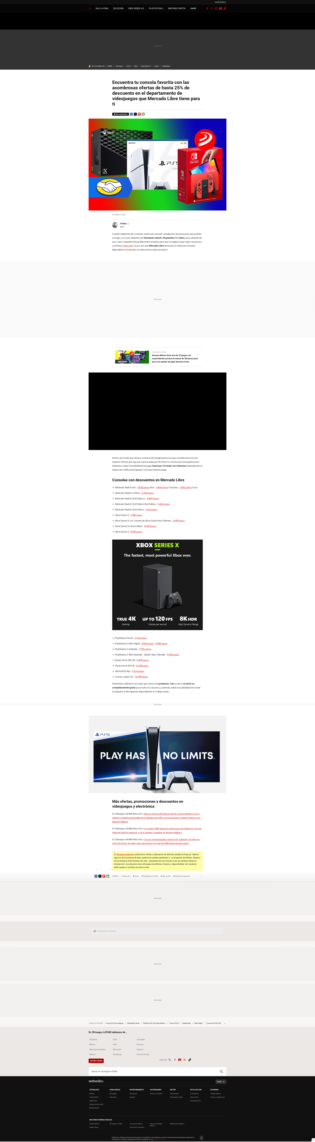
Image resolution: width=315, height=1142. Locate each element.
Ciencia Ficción (143, 1054)
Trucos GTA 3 (174, 1023)
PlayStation (166, 66)
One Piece (119, 66)
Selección (118, 8)
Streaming (117, 1054)
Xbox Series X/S (136, 8)
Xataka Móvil (93, 1097)
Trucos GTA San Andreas (115, 1023)
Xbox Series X (146, 66)
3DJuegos (113, 1094)
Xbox (136, 66)
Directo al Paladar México (156, 1125)
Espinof (132, 1097)
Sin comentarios (121, 114)
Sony (137, 876)
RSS (185, 1059)
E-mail (143, 114)
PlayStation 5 (156, 8)
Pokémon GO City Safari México (154, 1023)
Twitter (211, 8)
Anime (193, 8)
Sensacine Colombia (137, 1127)
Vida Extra (113, 1097)
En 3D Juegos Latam (159, 352)
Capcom (140, 1049)
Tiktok (224, 8)
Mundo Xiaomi (94, 1108)
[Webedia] (220, 1)
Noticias (140, 1044)
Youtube (220, 8)
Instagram (216, 8)
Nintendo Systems (182, 876)
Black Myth (199, 1023)
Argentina (93, 1039)
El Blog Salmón (215, 1094)
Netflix (110, 66)
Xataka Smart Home (96, 1104)
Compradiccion (195, 1101)
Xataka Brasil (94, 1127)
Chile (115, 1039)
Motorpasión (174, 1094)
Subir (219, 1082)
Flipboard (139, 114)
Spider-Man (187, 1023)
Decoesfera (194, 1097)
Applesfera (93, 1101)
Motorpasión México (177, 1124)
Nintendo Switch (176, 8)
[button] (124, 223)
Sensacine (133, 1094)
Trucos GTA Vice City (213, 1023)
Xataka (91, 1094)
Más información (160, 1139)
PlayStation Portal (150, 876)
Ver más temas (96, 1061)
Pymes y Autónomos (217, 1097)
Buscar (221, 1071)
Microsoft (166, 876)
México (92, 1044)
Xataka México (94, 1124)
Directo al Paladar (156, 1094)
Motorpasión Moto (176, 1097)
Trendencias (194, 1094)
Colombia (141, 1039)
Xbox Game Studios (97, 1049)
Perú (115, 1044)
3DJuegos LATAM (116, 1124)
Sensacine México (136, 1124)
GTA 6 (128, 66)
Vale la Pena (101, 8)
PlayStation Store (133, 1023)
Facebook (207, 8)
